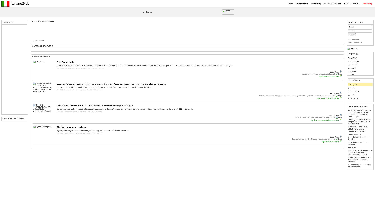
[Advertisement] (14, 70)
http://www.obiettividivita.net (328, 98)
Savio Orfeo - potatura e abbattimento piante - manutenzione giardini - (357, 129)
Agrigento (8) (353, 62)
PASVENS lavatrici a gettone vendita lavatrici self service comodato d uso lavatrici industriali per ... (359, 113)
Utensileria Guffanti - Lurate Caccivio (359, 138)
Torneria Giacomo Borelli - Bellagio (358, 143)
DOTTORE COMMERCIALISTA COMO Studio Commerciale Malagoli (95, 105)
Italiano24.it (35, 21)
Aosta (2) (352, 68)
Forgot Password (355, 42)
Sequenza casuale (351, 4)
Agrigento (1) (353, 92)
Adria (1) (351, 88)
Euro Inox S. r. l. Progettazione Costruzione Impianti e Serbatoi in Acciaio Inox (360, 152)
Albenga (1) (353, 98)
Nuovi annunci (302, 4)
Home (290, 4)
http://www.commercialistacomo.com (325, 120)
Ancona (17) (353, 65)
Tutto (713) (352, 58)
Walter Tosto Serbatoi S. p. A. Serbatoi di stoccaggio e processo (359, 160)
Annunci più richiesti (332, 4)
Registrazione (353, 39)
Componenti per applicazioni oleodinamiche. (359, 166)
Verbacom (352, 147)
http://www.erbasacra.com (329, 77)
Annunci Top (316, 4)
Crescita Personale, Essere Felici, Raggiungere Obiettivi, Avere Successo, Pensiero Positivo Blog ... (111, 84)
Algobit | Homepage (71, 127)
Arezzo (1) (352, 72)
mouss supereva (354, 134)
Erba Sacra (67, 62)
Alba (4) (351, 95)
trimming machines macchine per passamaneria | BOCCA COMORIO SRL (359, 122)
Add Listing (367, 4)
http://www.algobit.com (331, 142)
